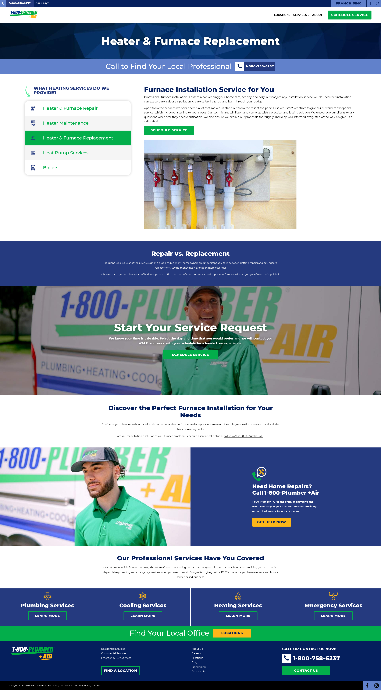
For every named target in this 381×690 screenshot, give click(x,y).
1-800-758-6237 (316, 658)
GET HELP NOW (271, 522)
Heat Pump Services (66, 153)
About (317, 15)
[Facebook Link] (370, 3)
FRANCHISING (349, 3)
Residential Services (113, 648)
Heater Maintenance (66, 123)
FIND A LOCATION (120, 671)
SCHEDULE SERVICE (349, 15)
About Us (197, 648)
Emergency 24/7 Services (116, 658)
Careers (196, 653)
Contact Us (198, 671)
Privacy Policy (83, 685)
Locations (282, 15)
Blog (194, 662)
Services (300, 15)
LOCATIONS (232, 633)
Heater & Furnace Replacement (78, 138)
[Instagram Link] (377, 3)
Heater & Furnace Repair (70, 108)
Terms (96, 685)
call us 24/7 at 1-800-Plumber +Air (243, 436)
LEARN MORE (47, 616)
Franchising (199, 667)
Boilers (50, 167)
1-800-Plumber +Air (291, 492)
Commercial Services (113, 653)
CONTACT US (306, 671)
